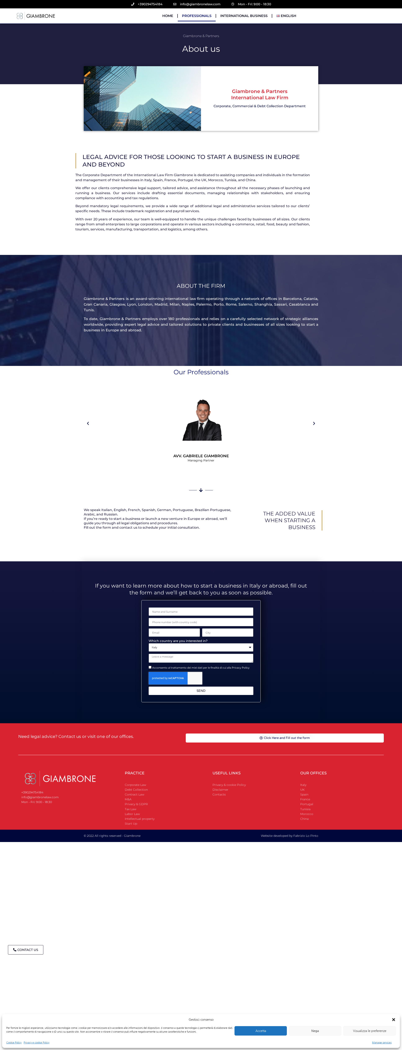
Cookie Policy (14, 1042)
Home (167, 16)
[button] (394, 1020)
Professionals (196, 16)
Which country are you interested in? (178, 641)
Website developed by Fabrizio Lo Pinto (289, 836)
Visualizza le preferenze (369, 1030)
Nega (315, 1030)
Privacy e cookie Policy (36, 1042)
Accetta (260, 1030)
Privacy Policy (241, 667)
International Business (244, 16)
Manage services (382, 1042)
